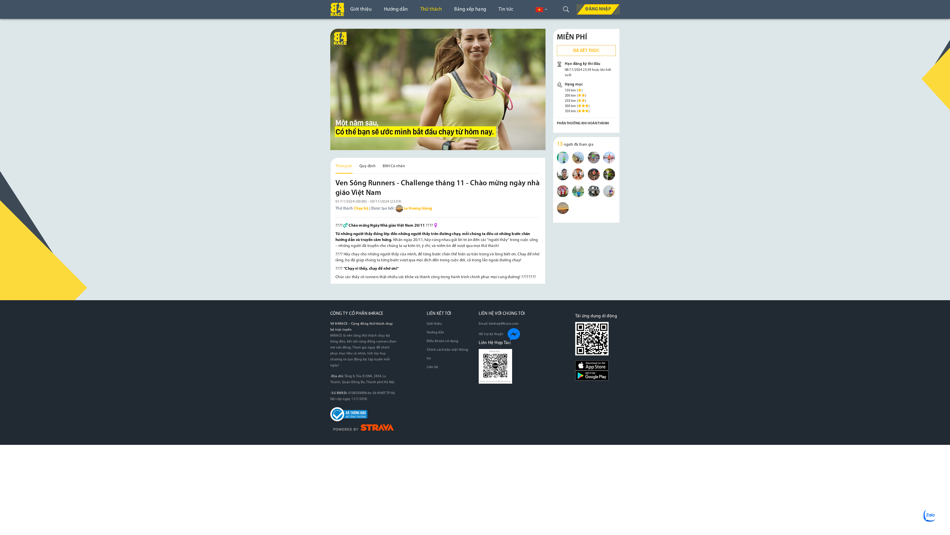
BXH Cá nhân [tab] (394, 166)
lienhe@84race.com (504, 324)
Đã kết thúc (586, 51)
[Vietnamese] (539, 9)
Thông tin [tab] (344, 166)
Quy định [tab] (367, 166)
